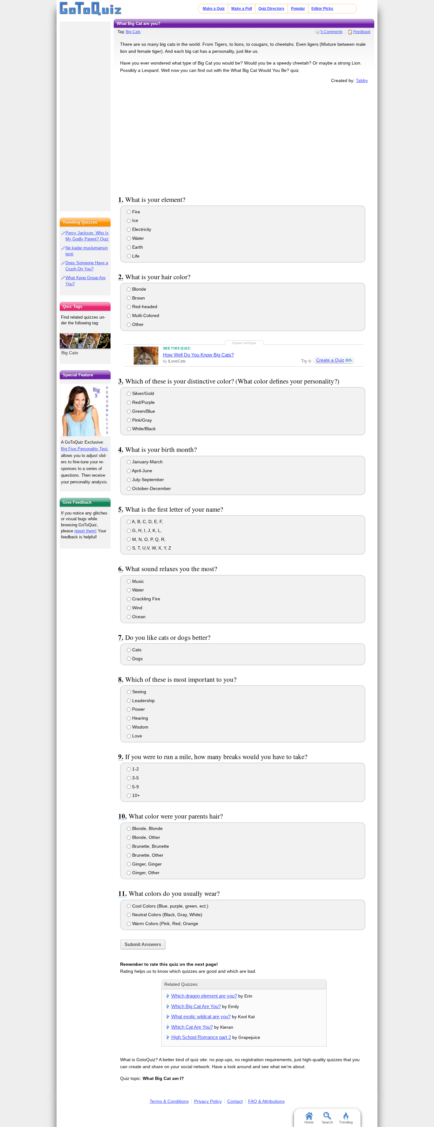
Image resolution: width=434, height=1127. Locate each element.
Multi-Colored (145, 315)
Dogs (137, 658)
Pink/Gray (141, 420)
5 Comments (331, 32)
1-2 (135, 768)
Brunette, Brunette (150, 846)
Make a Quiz (214, 8)
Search (327, 1122)
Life (135, 256)
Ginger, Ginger (146, 864)
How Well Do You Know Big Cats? (198, 354)
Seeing (138, 691)
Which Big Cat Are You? (196, 1006)
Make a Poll (241, 8)
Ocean (138, 616)
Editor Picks (322, 8)
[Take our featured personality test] (85, 410)
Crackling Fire (145, 598)
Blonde (138, 289)
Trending (346, 1122)
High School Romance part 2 (201, 1037)
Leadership (143, 700)
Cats (136, 649)
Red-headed (144, 306)
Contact (235, 1101)
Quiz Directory (271, 8)
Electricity (141, 229)
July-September (147, 479)
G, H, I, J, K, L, (146, 530)
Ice (134, 220)
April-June (141, 470)
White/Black (143, 428)
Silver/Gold (142, 393)
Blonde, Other (145, 837)
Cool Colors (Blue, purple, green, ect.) (169, 906)
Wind (136, 607)
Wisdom (139, 726)
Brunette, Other (147, 855)
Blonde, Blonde (147, 828)
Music (137, 581)
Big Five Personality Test (84, 448)
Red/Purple (143, 402)
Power (138, 709)
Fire (135, 211)
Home (309, 1122)
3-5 (135, 777)
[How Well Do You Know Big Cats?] (146, 355)
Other (137, 324)
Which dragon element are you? (204, 996)
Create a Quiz (330, 360)
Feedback (361, 32)
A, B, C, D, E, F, (147, 521)
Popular (298, 8)
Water (137, 238)
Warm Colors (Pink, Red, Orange (164, 923)
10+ (135, 795)
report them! (85, 531)
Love (136, 735)
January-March (147, 461)
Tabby (362, 80)
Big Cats (133, 32)
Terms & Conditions (169, 1101)
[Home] (91, 9)
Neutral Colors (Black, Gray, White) (166, 914)
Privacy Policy (208, 1101)
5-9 (135, 786)
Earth (137, 247)
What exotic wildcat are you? (201, 1016)
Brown (138, 298)
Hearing (139, 718)
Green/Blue (143, 411)
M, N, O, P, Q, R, (148, 539)
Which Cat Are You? (192, 1027)
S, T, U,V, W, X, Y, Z (151, 547)
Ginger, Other (145, 872)
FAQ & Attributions (266, 1101)
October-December (151, 488)
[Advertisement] (244, 138)
